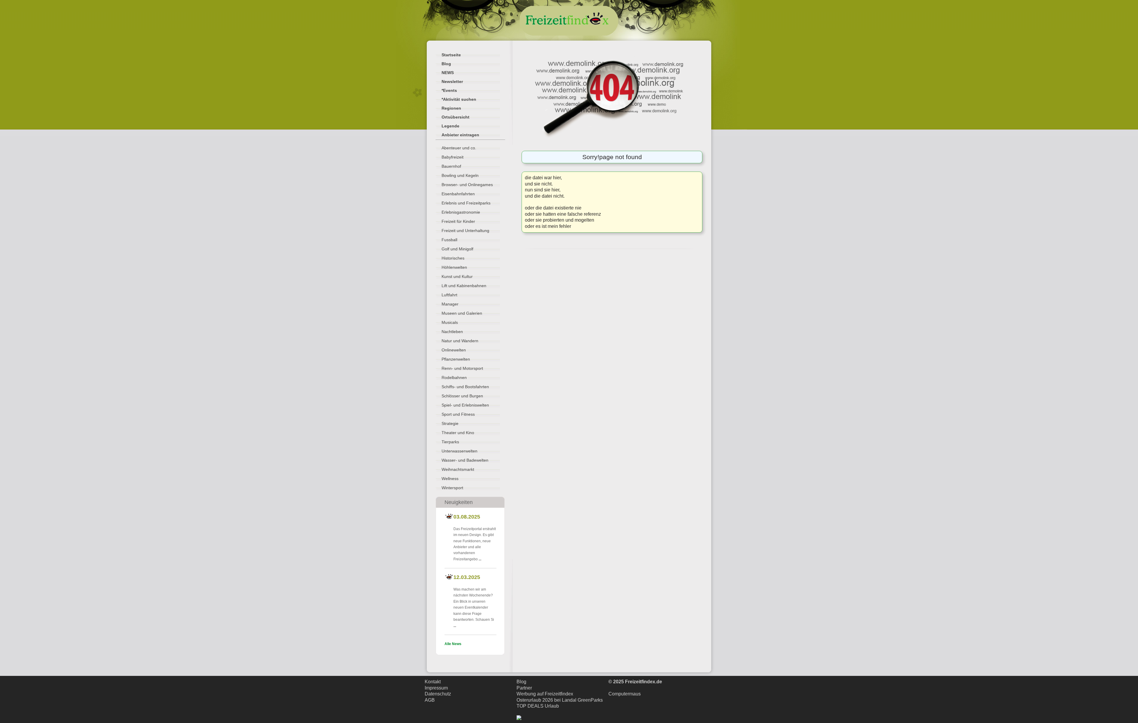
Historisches (453, 258)
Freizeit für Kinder (458, 221)
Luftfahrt (449, 294)
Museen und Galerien (462, 313)
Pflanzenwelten (456, 359)
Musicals (450, 322)
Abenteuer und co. (459, 147)
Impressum (436, 687)
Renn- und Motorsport (462, 368)
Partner (524, 687)
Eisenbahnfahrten (458, 193)
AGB (430, 700)
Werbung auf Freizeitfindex (545, 693)
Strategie (450, 423)
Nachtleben (452, 331)
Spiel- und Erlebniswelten (465, 405)
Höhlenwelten (454, 267)
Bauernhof (451, 166)
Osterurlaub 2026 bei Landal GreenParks (560, 700)
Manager (450, 304)
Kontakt (433, 681)
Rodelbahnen (454, 377)
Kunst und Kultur (457, 276)
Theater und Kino (458, 432)
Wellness (450, 478)
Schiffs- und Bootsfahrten (465, 386)
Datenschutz (438, 693)
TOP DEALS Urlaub (538, 705)
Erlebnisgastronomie (461, 212)
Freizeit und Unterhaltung (465, 230)
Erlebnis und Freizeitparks (466, 203)
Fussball (449, 239)
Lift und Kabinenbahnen (464, 285)
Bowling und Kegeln (460, 175)
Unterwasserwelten (459, 451)
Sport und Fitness (458, 414)
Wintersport (452, 487)
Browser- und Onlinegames (467, 184)
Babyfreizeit (452, 157)
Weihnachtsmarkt (458, 469)
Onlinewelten (454, 350)
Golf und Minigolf (457, 249)
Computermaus (624, 693)
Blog (521, 681)
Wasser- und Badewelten (465, 460)
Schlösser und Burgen (462, 396)
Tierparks (450, 441)
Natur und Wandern (460, 340)
